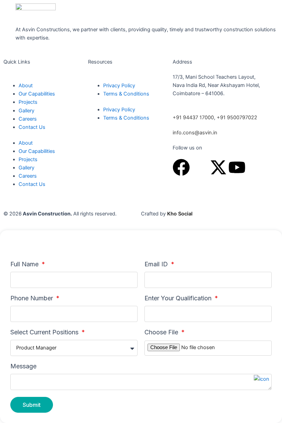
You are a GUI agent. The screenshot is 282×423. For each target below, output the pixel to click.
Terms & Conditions (126, 94)
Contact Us (32, 127)
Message (23, 366)
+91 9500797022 (236, 117)
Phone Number (32, 298)
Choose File (162, 332)
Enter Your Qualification (178, 298)
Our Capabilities (37, 94)
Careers (28, 119)
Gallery (26, 111)
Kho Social (180, 214)
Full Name (25, 264)
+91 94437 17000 (193, 117)
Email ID (157, 264)
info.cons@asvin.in (195, 133)
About (26, 85)
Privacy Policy (119, 85)
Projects (28, 102)
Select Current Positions (45, 332)
